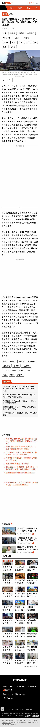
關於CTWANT (8, 686)
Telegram (9, 698)
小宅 (5, 33)
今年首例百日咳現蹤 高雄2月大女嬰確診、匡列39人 (21, 459)
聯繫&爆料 (21, 686)
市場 (20, 42)
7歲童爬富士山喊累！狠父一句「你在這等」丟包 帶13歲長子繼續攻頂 (7, 608)
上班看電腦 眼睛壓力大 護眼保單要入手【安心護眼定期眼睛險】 (19, 473)
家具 (13, 42)
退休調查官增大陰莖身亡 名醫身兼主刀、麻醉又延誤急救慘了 (7, 661)
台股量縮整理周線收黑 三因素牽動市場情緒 (7, 621)
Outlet (5, 42)
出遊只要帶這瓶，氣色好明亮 (20, 635)
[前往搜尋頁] (37, 3)
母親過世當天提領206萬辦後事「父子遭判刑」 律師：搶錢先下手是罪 (20, 661)
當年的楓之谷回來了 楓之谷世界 (32, 595)
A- (10, 80)
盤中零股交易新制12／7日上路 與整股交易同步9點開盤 (7, 568)
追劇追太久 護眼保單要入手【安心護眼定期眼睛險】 (7, 648)
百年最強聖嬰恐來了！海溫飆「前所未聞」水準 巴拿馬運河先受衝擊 (7, 635)
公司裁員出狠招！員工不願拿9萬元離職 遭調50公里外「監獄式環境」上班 (32, 661)
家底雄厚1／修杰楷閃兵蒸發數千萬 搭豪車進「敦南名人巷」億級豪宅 (7, 581)
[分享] (2, 709)
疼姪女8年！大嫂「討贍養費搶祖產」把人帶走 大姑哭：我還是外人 (21, 453)
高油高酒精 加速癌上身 (7, 595)
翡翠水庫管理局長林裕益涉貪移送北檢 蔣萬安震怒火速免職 (20, 648)
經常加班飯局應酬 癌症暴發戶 (20, 581)
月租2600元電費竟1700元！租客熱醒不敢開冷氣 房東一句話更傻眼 (32, 608)
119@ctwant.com (20, 484)
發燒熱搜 (8, 690)
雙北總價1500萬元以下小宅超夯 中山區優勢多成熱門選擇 (19, 401)
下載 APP (30, 3)
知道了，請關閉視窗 (32, 716)
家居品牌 (30, 33)
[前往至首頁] (7, 3)
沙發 (27, 42)
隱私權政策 (6, 722)
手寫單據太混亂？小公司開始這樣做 (32, 568)
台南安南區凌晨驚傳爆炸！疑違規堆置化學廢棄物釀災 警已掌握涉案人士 (20, 568)
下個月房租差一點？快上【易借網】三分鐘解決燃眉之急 (32, 621)
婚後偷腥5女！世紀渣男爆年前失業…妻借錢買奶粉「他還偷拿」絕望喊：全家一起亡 (22, 441)
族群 (5, 46)
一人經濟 (25, 37)
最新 (11, 8)
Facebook (9, 694)
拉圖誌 (12, 33)
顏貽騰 (21, 33)
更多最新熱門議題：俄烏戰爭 (17, 463)
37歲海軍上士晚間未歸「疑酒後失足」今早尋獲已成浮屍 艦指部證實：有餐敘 (22, 468)
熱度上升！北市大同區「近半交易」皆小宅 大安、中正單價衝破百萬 (20, 395)
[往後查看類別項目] (35, 8)
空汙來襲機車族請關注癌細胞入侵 (32, 648)
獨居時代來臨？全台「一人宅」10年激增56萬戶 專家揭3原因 (19, 407)
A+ (4, 80)
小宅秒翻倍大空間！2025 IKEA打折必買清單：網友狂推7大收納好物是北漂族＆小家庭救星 (19, 388)
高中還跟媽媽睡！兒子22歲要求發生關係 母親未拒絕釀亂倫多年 (20, 595)
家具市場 (6, 37)
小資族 (16, 37)
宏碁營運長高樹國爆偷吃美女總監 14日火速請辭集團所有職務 (32, 635)
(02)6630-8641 (25, 482)
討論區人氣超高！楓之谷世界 (20, 608)
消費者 (12, 46)
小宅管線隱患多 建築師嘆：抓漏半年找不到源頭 (20, 414)
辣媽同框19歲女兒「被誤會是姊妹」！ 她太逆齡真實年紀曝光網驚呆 (22, 447)
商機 (34, 42)
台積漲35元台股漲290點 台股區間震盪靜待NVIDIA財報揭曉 (32, 581)
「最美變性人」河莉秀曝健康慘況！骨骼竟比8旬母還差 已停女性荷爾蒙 (20, 621)
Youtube (21, 694)
